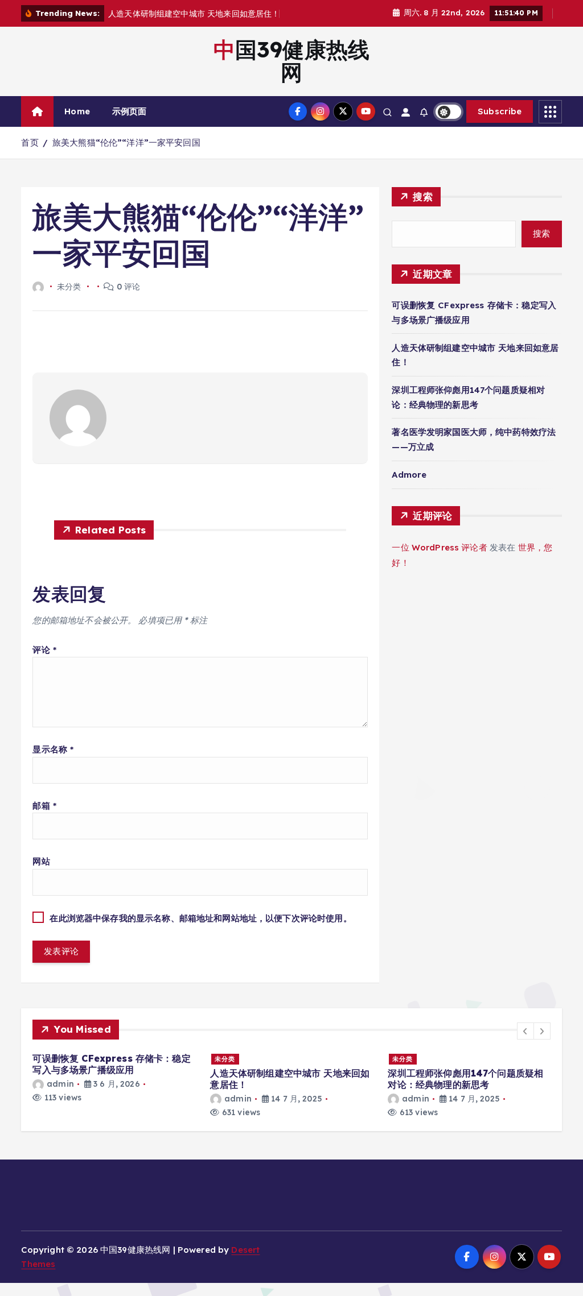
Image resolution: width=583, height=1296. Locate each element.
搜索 (423, 196)
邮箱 (44, 805)
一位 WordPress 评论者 (439, 547)
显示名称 (52, 749)
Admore (409, 474)
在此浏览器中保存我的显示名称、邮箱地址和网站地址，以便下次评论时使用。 (200, 918)
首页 (29, 142)
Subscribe (500, 111)
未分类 (225, 1059)
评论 (44, 649)
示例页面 (129, 111)
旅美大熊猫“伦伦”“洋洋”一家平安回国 (126, 142)
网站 (41, 861)
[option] (114, 1078)
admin (60, 1084)
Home (77, 111)
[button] (525, 1031)
